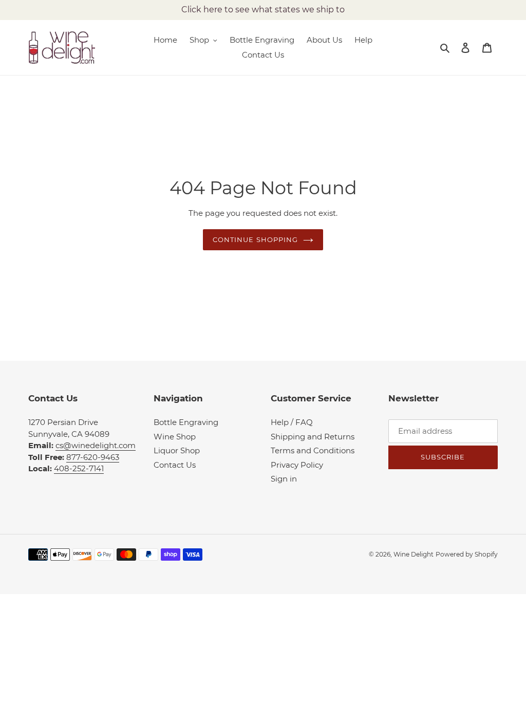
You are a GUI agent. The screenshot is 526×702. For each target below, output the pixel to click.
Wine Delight (413, 554)
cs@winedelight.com (95, 445)
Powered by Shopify (467, 554)
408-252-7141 (79, 468)
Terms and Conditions (312, 450)
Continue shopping (255, 239)
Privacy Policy (297, 465)
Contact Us (175, 465)
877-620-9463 (92, 457)
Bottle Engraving (186, 422)
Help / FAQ (292, 422)
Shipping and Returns (312, 436)
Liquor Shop (177, 450)
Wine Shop (175, 436)
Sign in (284, 479)
